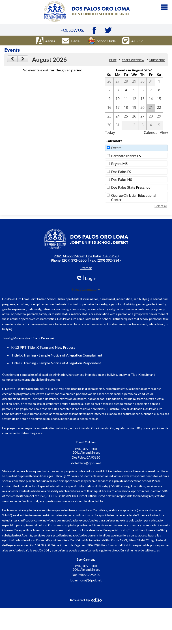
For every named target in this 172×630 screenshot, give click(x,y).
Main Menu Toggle (164, 7)
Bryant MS (119, 163)
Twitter (108, 30)
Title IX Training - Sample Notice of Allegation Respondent (56, 363)
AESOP (137, 41)
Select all (161, 206)
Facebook (94, 30)
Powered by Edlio (86, 600)
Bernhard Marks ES (126, 156)
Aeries (50, 41)
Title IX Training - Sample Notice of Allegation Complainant (56, 355)
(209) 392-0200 (74, 260)
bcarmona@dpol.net (86, 580)
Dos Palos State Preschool (131, 187)
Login (86, 278)
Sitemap (86, 268)
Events (116, 147)
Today (110, 132)
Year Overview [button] (133, 60)
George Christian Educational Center (133, 197)
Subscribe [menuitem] (157, 60)
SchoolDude (106, 41)
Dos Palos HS (121, 179)
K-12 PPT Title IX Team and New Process (43, 347)
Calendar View (156, 132)
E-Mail (76, 41)
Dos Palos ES (121, 171)
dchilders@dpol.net (86, 463)
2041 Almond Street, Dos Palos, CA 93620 (86, 256)
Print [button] (112, 60)
